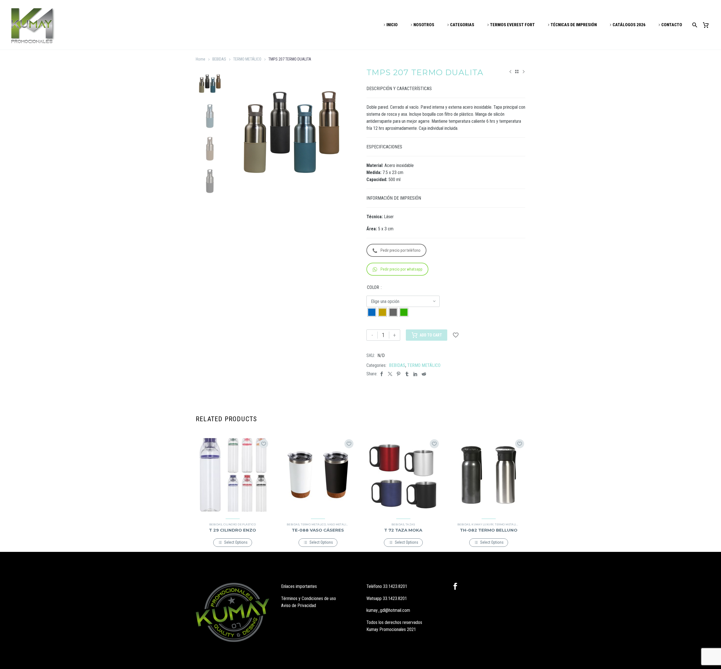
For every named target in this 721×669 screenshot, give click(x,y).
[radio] (372, 312)
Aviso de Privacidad (298, 605)
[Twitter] (390, 373)
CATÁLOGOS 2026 (629, 24)
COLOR (373, 287)
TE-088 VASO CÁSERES (318, 530)
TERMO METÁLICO (247, 59)
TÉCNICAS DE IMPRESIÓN (574, 24)
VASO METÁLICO (338, 524)
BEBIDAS (219, 59)
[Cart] (708, 25)
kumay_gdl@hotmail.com (388, 610)
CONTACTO (671, 24)
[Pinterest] (398, 373)
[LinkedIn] (415, 373)
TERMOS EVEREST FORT (512, 24)
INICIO (392, 24)
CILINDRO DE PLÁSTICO (239, 524)
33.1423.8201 (395, 586)
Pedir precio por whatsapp (401, 269)
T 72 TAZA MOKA (403, 530)
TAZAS (410, 524)
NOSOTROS (423, 24)
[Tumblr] (407, 373)
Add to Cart (431, 335)
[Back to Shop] (517, 71)
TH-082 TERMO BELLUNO (488, 530)
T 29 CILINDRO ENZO (232, 530)
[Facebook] (381, 373)
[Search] (694, 25)
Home (200, 59)
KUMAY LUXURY (482, 524)
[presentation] (235, 132)
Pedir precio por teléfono (400, 250)
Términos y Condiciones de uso (308, 598)
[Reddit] (424, 373)
